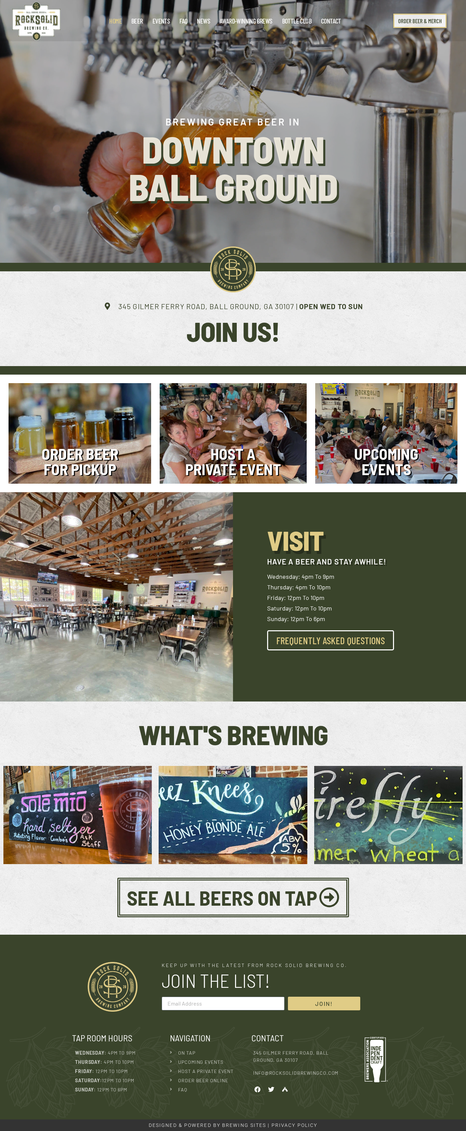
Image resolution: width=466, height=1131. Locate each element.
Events (161, 21)
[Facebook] (257, 1089)
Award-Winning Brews (246, 21)
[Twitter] (271, 1089)
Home (115, 21)
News (203, 21)
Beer (137, 21)
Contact (331, 21)
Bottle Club (296, 21)
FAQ (183, 21)
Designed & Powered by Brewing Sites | (210, 1125)
